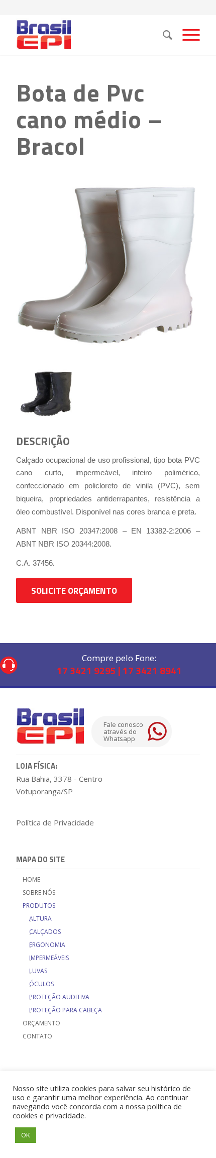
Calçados (45, 931)
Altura (40, 918)
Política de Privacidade (55, 822)
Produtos (39, 905)
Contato (37, 1036)
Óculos (41, 984)
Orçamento (41, 1023)
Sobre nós (39, 892)
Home (31, 879)
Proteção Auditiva (59, 997)
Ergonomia (47, 944)
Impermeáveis (49, 958)
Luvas (38, 971)
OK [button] (25, 1134)
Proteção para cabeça (65, 1010)
